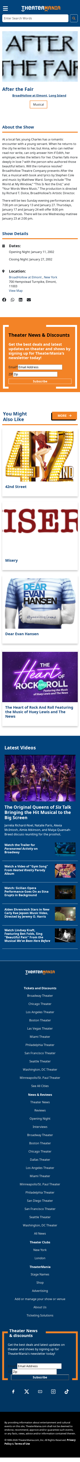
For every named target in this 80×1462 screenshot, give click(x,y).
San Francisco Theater (40, 1053)
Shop (40, 1282)
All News (40, 1233)
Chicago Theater (40, 1004)
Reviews (40, 1110)
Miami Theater (40, 1037)
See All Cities (40, 1086)
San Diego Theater (40, 1201)
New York (50, 277)
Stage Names (40, 1274)
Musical (38, 104)
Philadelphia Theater (40, 1045)
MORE (62, 416)
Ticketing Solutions (40, 1315)
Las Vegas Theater (40, 1028)
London (40, 1258)
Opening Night (40, 1119)
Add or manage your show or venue (40, 1299)
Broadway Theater (40, 996)
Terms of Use (22, 1443)
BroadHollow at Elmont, (30, 95)
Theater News (40, 1102)
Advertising (40, 1291)
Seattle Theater (40, 1061)
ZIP (11, 374)
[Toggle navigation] (2, 7)
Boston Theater (40, 1020)
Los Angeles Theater (40, 1012)
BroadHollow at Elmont (25, 277)
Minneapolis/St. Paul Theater (40, 1078)
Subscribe (40, 381)
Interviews (40, 1127)
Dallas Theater (40, 1160)
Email (13, 367)
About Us (40, 1307)
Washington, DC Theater (40, 1069)
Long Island (57, 95)
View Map (16, 291)
